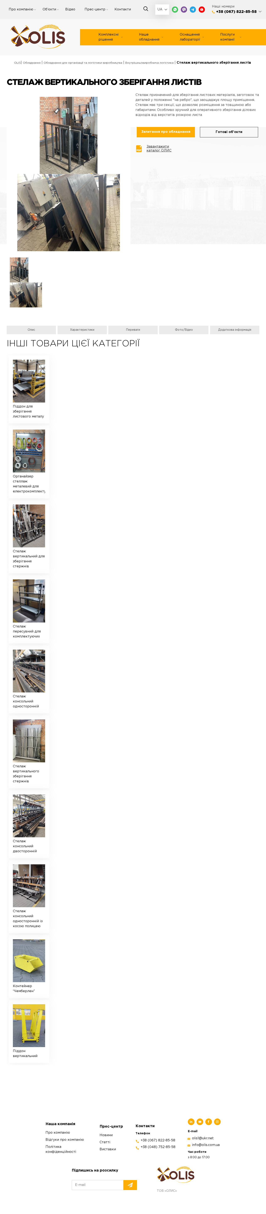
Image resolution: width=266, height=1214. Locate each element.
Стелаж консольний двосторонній (25, 846)
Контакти (123, 9)
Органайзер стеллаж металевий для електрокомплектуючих (29, 484)
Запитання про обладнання (165, 131)
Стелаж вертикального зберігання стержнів (26, 774)
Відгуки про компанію (65, 1139)
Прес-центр (95, 9)
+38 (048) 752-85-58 (158, 1147)
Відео (70, 9)
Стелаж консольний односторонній (26, 701)
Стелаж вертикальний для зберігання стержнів (29, 559)
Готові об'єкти (229, 132)
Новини (106, 1135)
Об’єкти (49, 9)
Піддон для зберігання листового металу (28, 411)
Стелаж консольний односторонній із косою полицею (28, 919)
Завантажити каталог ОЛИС (159, 148)
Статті (105, 1142)
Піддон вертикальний (25, 1054)
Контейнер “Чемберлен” (24, 989)
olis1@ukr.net (203, 1138)
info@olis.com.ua (206, 1145)
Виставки (108, 1149)
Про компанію (21, 9)
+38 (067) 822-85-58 (236, 12)
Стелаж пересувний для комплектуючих (27, 631)
